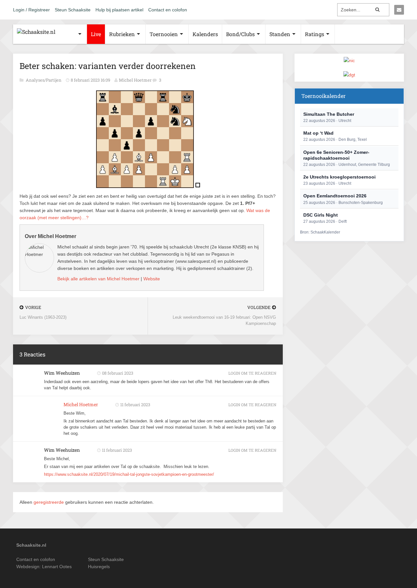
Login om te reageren (252, 373)
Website (151, 278)
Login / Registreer (31, 9)
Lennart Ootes (57, 566)
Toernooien (164, 34)
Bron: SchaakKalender (320, 232)
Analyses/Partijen (44, 80)
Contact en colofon (167, 9)
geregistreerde (49, 502)
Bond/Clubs (240, 34)
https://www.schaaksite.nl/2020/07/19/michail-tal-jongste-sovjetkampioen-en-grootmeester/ (129, 474)
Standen (279, 34)
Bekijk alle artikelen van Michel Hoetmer (98, 278)
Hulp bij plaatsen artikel (119, 9)
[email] (399, 10)
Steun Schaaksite (73, 9)
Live (96, 34)
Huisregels (99, 566)
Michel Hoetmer (135, 80)
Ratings (314, 34)
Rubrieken (122, 34)
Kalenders (205, 34)
